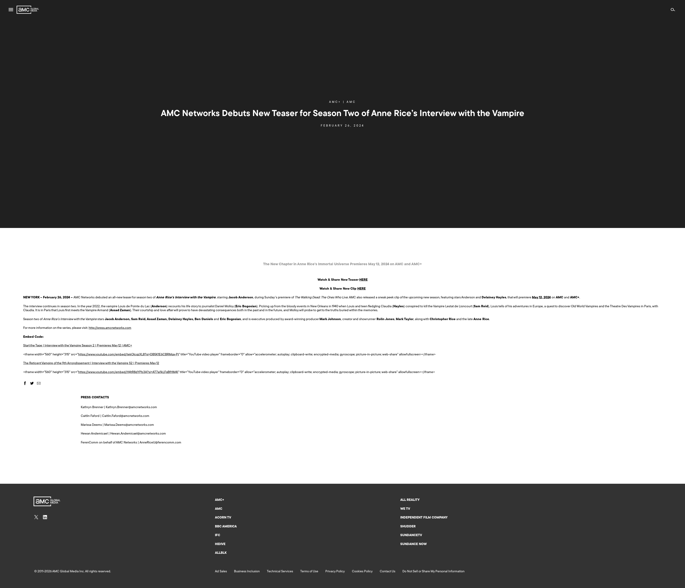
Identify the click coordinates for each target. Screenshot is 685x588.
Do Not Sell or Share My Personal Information (433, 571)
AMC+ (337, 102)
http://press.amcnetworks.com (110, 328)
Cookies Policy (362, 571)
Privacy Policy (335, 571)
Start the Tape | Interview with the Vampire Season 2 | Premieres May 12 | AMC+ (77, 345)
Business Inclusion (247, 571)
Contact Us (387, 571)
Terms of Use (309, 571)
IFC (217, 535)
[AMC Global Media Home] (28, 10)
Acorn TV (223, 517)
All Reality (410, 500)
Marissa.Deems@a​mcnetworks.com (129, 425)
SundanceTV (411, 535)
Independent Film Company (424, 517)
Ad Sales (221, 571)
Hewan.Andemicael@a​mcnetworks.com (138, 433)
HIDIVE (220, 544)
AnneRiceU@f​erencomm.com (160, 442)
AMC (351, 102)
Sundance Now (413, 544)
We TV (405, 509)
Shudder (408, 526)
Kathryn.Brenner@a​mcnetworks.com (131, 407)
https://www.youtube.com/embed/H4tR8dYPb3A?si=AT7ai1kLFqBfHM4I (128, 372)
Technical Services (280, 571)
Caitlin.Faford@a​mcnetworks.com (125, 416)
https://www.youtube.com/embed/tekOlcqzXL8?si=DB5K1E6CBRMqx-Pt (128, 354)
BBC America (226, 526)
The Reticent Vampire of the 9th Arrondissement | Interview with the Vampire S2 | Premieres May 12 (91, 363)
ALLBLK (221, 553)
